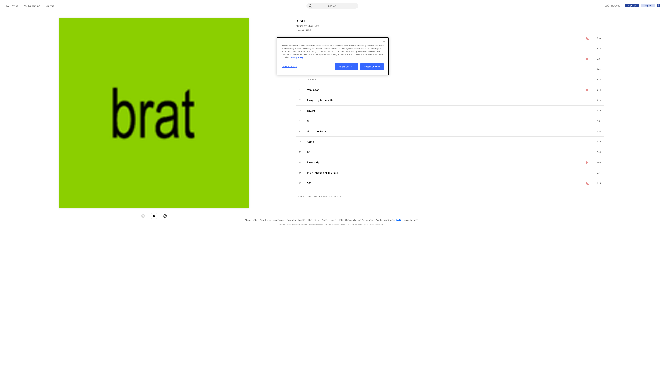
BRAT (301, 20)
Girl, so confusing (317, 131)
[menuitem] (642, 5)
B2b (309, 152)
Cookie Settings (289, 66)
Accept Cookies (372, 66)
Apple (310, 141)
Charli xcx (313, 25)
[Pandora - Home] (613, 5)
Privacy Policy (297, 57)
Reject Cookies (346, 66)
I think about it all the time (322, 172)
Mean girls (313, 162)
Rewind (311, 110)
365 (309, 183)
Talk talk (311, 79)
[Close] (384, 41)
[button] (450, 38)
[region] (333, 56)
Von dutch (313, 90)
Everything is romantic (320, 100)
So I (309, 121)
